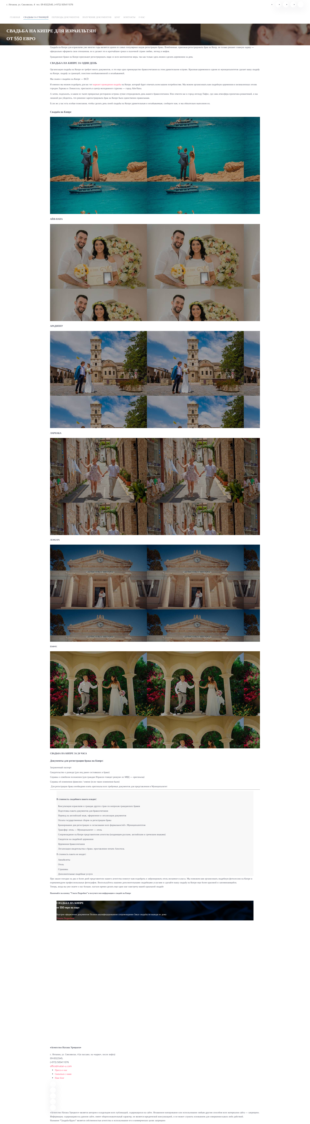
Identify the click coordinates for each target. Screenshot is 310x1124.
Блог (117, 17)
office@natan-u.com (61, 1066)
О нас (142, 17)
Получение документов (97, 17)
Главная (15, 17)
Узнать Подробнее (65, 918)
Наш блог (59, 1077)
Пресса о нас (61, 1070)
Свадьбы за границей (36, 17)
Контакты (129, 17)
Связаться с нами (63, 1073)
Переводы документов (65, 17)
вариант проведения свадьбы (107, 84)
